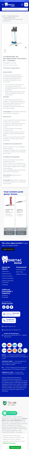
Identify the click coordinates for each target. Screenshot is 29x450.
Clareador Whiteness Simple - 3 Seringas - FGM (20, 211)
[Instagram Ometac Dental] (8, 307)
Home (3, 16)
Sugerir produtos (8, 249)
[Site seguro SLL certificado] (9, 403)
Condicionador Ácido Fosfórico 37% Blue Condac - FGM (9, 211)
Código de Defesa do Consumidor (8, 281)
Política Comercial (7, 276)
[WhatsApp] (22, 5)
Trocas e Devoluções (8, 278)
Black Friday (19, 272)
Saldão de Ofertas (21, 274)
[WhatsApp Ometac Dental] (4, 307)
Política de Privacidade (5, 296)
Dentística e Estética (12, 16)
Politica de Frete (6, 273)
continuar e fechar (15, 447)
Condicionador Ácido (9, 17)
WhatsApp (5, 284)
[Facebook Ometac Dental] (11, 307)
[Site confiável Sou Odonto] (9, 413)
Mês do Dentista (20, 269)
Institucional (5, 271)
